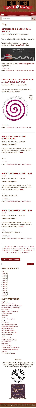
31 (31, 249)
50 (11, 252)
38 (13, 250)
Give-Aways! (4, 315)
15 (28, 247)
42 (22, 250)
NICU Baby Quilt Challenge (9, 332)
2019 (4, 284)
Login (33, 14)
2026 (4, 271)
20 (7, 249)
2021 (4, 281)
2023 (4, 277)
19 (5, 249)
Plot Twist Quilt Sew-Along (8, 340)
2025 (4, 273)
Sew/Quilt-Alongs (6, 345)
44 (27, 250)
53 (18, 252)
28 (24, 249)
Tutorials (4, 351)
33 (2, 250)
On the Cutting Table (7, 334)
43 (24, 250)
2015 (4, 292)
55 (23, 252)
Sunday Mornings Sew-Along (9, 349)
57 (27, 252)
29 (27, 249)
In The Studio (5, 323)
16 (31, 247)
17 (33, 247)
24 (16, 249)
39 (16, 250)
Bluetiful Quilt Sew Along (8, 304)
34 (5, 250)
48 (7, 252)
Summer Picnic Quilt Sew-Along (10, 347)
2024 (4, 275)
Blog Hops (4, 302)
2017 (4, 288)
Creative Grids (5, 309)
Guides (3, 317)
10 (17, 247)
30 (29, 249)
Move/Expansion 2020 (7, 328)
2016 (4, 290)
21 (9, 249)
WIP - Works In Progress (8, 353)
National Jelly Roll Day (7, 330)
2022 (4, 279)
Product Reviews (6, 342)
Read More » (6, 68)
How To (3, 321)
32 (33, 249)
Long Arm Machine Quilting (9, 324)
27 (22, 249)
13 (24, 247)
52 (16, 252)
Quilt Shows (4, 343)
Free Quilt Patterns (6, 313)
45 (29, 250)
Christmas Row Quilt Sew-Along (10, 307)
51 (14, 252)
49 (9, 252)
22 (11, 249)
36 (9, 250)
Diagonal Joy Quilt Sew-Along (9, 311)
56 (25, 252)
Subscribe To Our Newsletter (11, 259)
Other (3, 336)
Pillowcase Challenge (7, 338)
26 (20, 249)
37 (11, 250)
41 (20, 250)
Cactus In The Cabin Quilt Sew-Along (11, 305)
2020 (4, 282)
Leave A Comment (26, 127)
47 (33, 250)
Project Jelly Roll (18, 45)
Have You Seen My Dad (7, 319)
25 (18, 249)
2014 (4, 294)
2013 (4, 296)
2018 (4, 286)
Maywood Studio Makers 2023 (9, 326)
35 (7, 250)
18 (2, 249)
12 (22, 247)
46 (31, 250)
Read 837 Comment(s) (27, 70)
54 (20, 252)
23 (13, 249)
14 (26, 247)
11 (20, 247)
